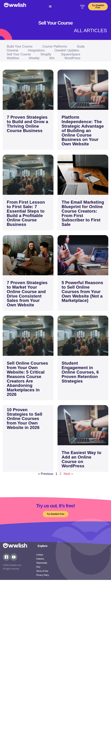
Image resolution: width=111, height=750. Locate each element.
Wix (52, 58)
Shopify (45, 54)
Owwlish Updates (66, 50)
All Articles (90, 30)
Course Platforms (54, 46)
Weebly (34, 58)
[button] (50, 6)
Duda (80, 46)
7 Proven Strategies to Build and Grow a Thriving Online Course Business (27, 124)
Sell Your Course (19, 54)
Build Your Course (19, 46)
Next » (68, 474)
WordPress (72, 58)
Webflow (13, 58)
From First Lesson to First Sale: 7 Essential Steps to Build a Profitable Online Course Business (26, 213)
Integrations (36, 50)
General (12, 50)
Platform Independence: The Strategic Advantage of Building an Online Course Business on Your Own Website (83, 130)
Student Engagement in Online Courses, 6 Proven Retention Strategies (80, 372)
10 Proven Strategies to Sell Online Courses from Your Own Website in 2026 (24, 418)
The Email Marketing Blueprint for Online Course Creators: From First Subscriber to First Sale (83, 213)
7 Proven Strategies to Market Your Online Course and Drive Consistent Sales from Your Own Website (27, 293)
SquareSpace (70, 54)
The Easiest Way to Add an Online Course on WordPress (81, 459)
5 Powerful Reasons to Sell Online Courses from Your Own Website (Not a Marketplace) (82, 291)
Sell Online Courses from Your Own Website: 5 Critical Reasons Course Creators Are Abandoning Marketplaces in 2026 (27, 379)
